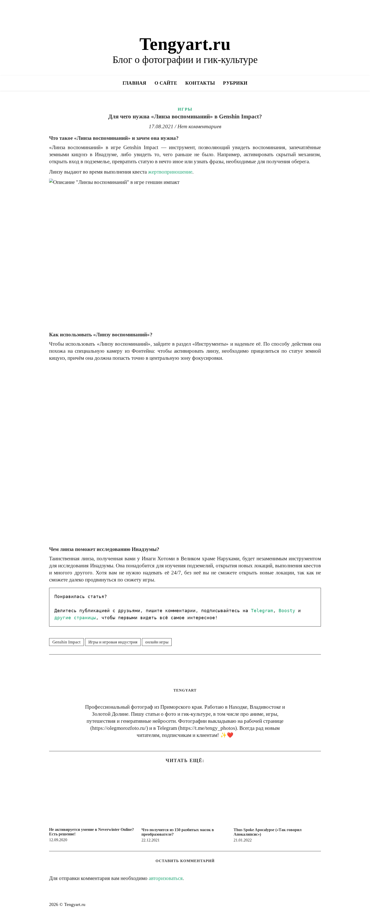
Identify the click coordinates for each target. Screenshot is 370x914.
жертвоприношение (170, 172)
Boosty (287, 610)
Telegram (262, 610)
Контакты (200, 83)
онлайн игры (156, 642)
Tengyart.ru (185, 44)
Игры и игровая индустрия (112, 642)
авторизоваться (166, 878)
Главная (134, 83)
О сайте (166, 83)
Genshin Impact (66, 642)
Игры (185, 109)
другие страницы (75, 617)
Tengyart (185, 690)
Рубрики (235, 83)
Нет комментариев (199, 126)
